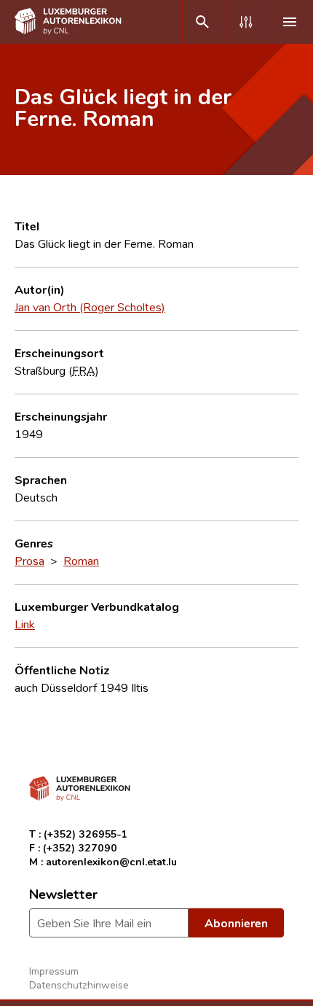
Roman (81, 560)
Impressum (54, 971)
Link (25, 624)
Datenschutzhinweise (79, 984)
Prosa (29, 560)
